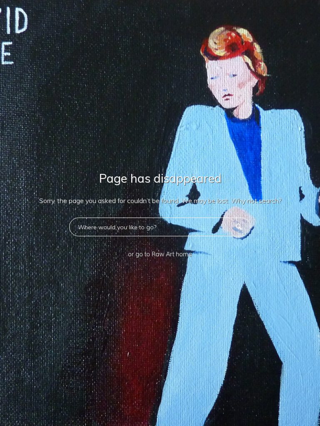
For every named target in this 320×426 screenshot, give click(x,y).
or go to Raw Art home (160, 254)
